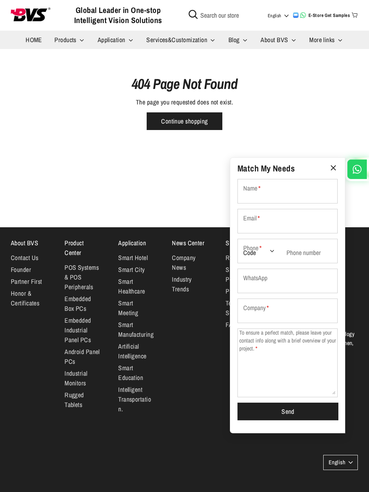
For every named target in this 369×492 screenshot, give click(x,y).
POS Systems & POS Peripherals (82, 277)
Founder (21, 269)
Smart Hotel (133, 257)
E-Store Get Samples (329, 15)
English (274, 16)
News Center (188, 242)
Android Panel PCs (82, 356)
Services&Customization (177, 39)
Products (66, 39)
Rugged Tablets (74, 399)
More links (322, 39)
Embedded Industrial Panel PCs (78, 330)
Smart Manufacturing (136, 329)
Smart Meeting (128, 308)
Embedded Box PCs (78, 303)
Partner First (26, 281)
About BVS (275, 39)
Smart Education (130, 372)
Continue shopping (184, 121)
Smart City (131, 269)
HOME (34, 39)
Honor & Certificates (25, 298)
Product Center (74, 247)
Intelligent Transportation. (134, 399)
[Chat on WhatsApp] (303, 15)
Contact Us (25, 257)
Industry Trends (182, 284)
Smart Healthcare (131, 286)
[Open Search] (193, 14)
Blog (234, 39)
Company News (183, 262)
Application (112, 39)
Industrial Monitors (76, 378)
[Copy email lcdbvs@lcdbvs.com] (296, 15)
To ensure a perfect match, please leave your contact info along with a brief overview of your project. (287, 340)
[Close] (333, 168)
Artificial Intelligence (132, 351)
